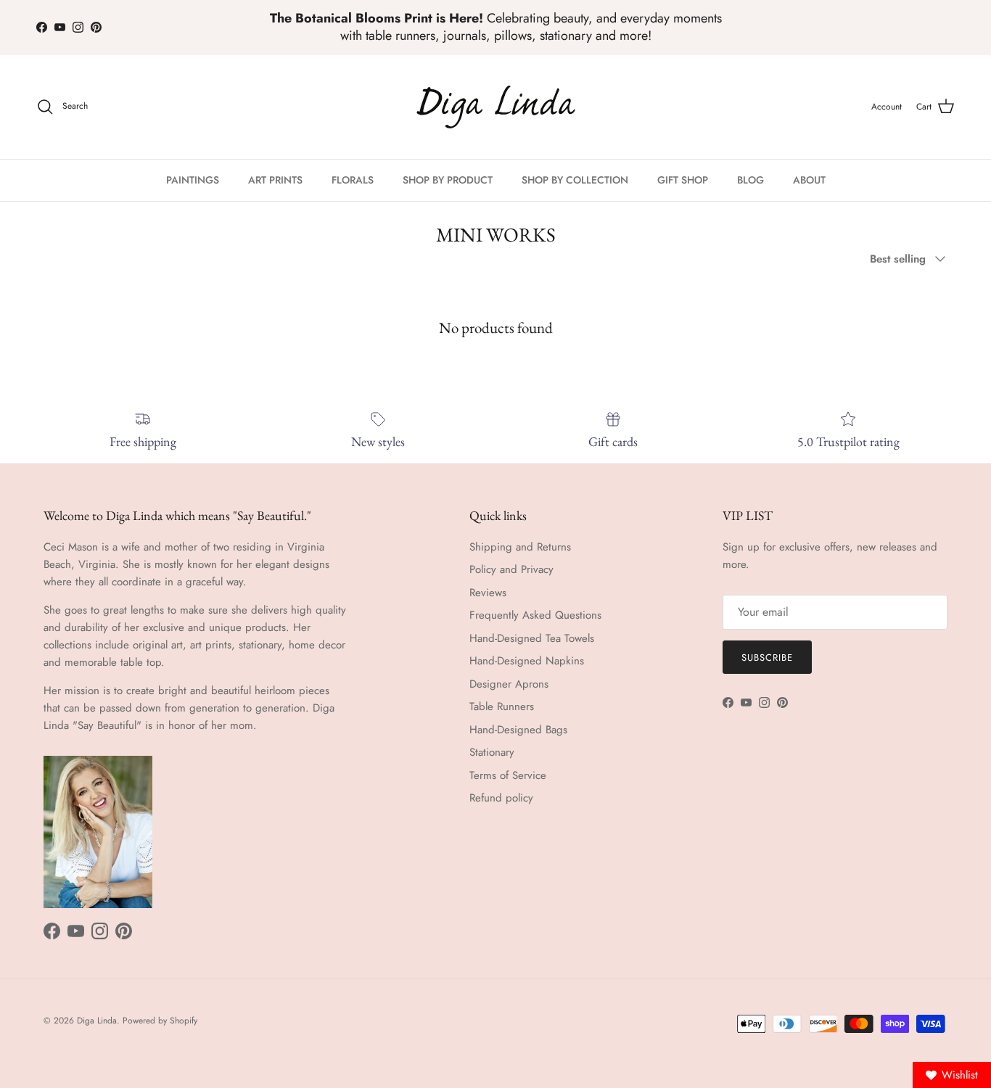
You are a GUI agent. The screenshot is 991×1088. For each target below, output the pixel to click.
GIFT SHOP (682, 180)
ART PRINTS (275, 180)
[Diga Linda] (496, 107)
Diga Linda (97, 1020)
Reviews (487, 593)
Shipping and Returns (520, 547)
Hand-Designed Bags (518, 730)
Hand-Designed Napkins (526, 661)
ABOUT (809, 180)
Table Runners (501, 706)
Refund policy (501, 798)
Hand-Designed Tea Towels (531, 638)
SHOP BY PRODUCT (448, 180)
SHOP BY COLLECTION (575, 180)
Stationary (491, 752)
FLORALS (353, 180)
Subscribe (767, 657)
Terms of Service (507, 775)
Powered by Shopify (160, 1020)
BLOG (750, 180)
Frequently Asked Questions (535, 615)
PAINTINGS (192, 180)
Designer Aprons (508, 684)
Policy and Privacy (511, 569)
